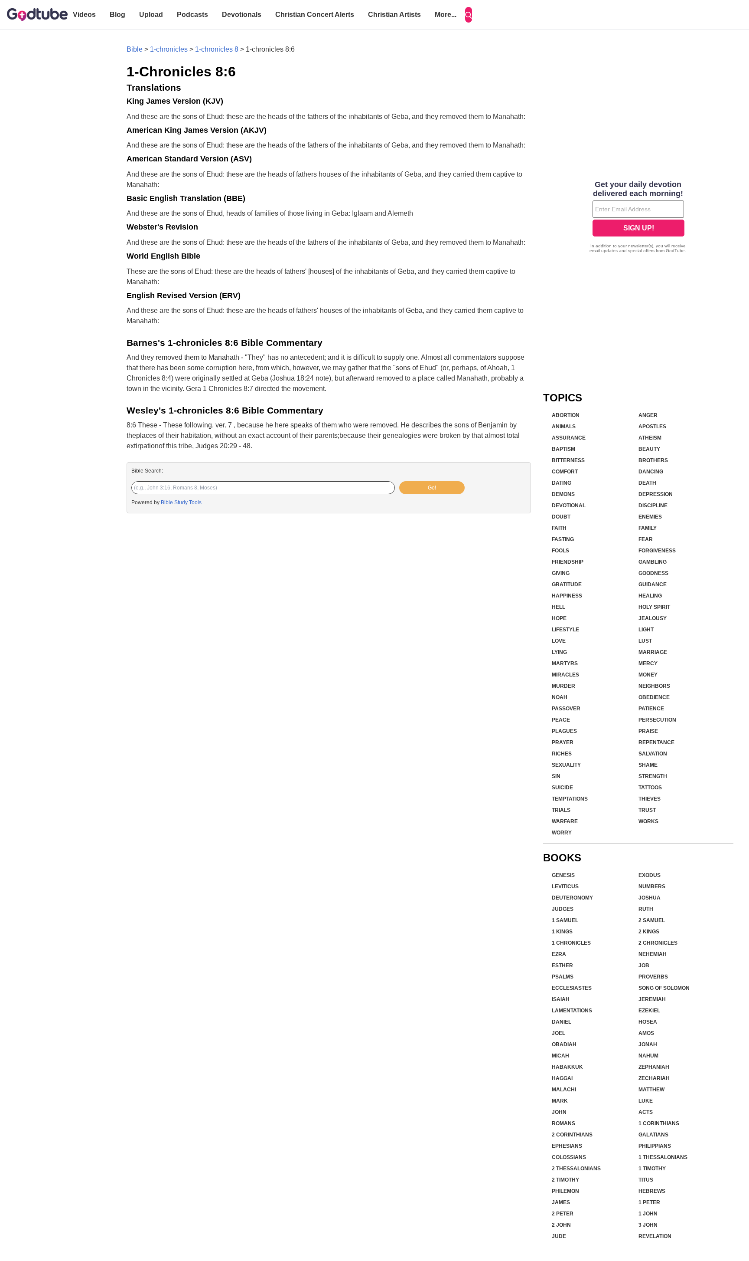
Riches (562, 754)
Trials (561, 810)
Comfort (565, 472)
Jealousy (652, 618)
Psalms (562, 977)
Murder (563, 686)
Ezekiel (649, 1011)
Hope (559, 618)
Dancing (650, 472)
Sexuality (566, 765)
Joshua (649, 898)
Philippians (654, 1146)
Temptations (570, 799)
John (559, 1112)
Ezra (559, 954)
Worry (562, 833)
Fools (560, 551)
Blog (117, 14)
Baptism (563, 449)
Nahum (648, 1056)
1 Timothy (652, 1169)
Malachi (564, 1090)
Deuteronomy (572, 898)
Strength (652, 776)
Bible (135, 49)
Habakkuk (567, 1067)
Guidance (652, 584)
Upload (151, 14)
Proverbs (653, 977)
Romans (563, 1123)
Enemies (650, 517)
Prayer (562, 742)
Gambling (652, 562)
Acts (645, 1112)
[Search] (468, 15)
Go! (432, 488)
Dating (561, 483)
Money (648, 675)
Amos (646, 1033)
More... (445, 14)
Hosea (647, 1022)
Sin (556, 776)
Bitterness (568, 460)
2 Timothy (565, 1180)
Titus (645, 1180)
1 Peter (649, 1202)
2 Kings (648, 932)
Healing (650, 596)
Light (646, 630)
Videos (84, 14)
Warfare (565, 821)
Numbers (651, 886)
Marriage (652, 652)
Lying (559, 652)
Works (648, 821)
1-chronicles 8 (216, 49)
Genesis (563, 875)
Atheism (649, 438)
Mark (560, 1101)
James (561, 1202)
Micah (560, 1056)
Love (559, 641)
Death (647, 483)
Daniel (561, 1022)
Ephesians (567, 1146)
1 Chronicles (571, 943)
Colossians (569, 1157)
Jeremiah (652, 999)
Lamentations (572, 1011)
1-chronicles (169, 49)
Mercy (648, 663)
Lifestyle (565, 630)
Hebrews (651, 1191)
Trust (647, 810)
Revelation (654, 1236)
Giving (561, 573)
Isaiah (561, 999)
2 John (561, 1225)
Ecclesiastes (572, 988)
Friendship (567, 562)
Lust (645, 641)
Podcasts (192, 14)
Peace (561, 720)
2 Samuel (651, 920)
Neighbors (654, 686)
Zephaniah (653, 1067)
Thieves (649, 799)
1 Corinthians (658, 1123)
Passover (566, 709)
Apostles (652, 427)
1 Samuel (565, 920)
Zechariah (654, 1078)
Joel (558, 1033)
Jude (559, 1236)
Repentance (656, 742)
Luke (645, 1101)
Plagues (564, 731)
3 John (648, 1225)
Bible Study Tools (181, 502)
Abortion (566, 415)
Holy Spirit (654, 607)
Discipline (653, 505)
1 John (648, 1214)
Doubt (561, 517)
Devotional (569, 505)
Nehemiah (652, 954)
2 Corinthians (572, 1135)
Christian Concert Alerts (314, 14)
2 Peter (562, 1214)
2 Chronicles (657, 943)
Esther (562, 965)
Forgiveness (657, 551)
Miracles (565, 675)
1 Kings (562, 932)
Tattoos (650, 788)
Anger (648, 415)
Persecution (657, 720)
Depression (655, 494)
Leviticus (565, 886)
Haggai (562, 1078)
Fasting (563, 539)
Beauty (649, 449)
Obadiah (564, 1044)
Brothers (653, 460)
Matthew (651, 1090)
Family (647, 528)
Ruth (645, 909)
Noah (559, 697)
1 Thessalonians (662, 1157)
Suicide (562, 788)
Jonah (647, 1044)
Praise (648, 731)
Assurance (569, 438)
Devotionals (241, 14)
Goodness (653, 573)
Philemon (565, 1191)
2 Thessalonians (576, 1169)
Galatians (653, 1135)
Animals (564, 427)
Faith (559, 528)
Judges (562, 909)
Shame (648, 765)
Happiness (567, 596)
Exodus (649, 875)
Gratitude (567, 584)
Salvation (652, 754)
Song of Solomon (664, 988)
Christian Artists (394, 14)
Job (643, 965)
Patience (651, 709)
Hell (558, 607)
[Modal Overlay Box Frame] (638, 217)
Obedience (654, 697)
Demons (563, 494)
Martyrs (565, 663)
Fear (645, 539)
